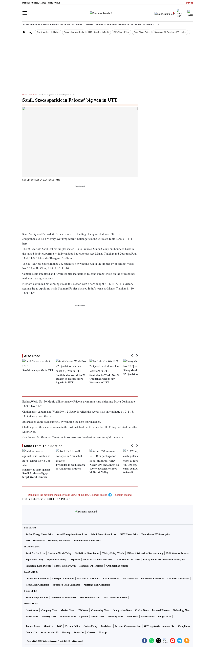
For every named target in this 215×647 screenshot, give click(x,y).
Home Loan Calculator (37, 584)
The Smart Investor (106, 25)
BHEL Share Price (35, 540)
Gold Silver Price (142, 32)
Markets (65, 25)
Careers (91, 632)
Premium (35, 25)
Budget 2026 (164, 616)
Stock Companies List (37, 597)
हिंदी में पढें (189, 3)
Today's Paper (33, 626)
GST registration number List (159, 626)
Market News (67, 610)
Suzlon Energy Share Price (39, 534)
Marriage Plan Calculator (97, 584)
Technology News (181, 610)
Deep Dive (75, 559)
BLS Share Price (121, 32)
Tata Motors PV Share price (155, 534)
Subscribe (79, 632)
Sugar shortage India (74, 32)
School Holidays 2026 (65, 565)
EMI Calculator (111, 578)
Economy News (115, 616)
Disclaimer (106, 626)
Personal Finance (160, 610)
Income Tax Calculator (37, 578)
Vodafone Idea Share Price (87, 540)
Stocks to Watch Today (59, 553)
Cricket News (141, 610)
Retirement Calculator (152, 578)
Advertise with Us (49, 632)
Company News (49, 610)
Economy (136, 25)
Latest (45, 25)
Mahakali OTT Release (91, 565)
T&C (59, 626)
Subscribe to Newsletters (63, 597)
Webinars (124, 25)
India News (33, 94)
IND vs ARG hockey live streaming (145, 553)
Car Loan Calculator (178, 578)
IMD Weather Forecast (177, 553)
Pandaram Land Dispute (38, 565)
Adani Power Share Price (103, 534)
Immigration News (122, 610)
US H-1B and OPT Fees (128, 559)
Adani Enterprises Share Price (71, 534)
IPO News (83, 610)
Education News (68, 616)
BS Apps (103, 632)
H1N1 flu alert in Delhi (98, 32)
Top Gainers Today (56, 559)
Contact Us (31, 632)
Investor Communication (128, 626)
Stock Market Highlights (48, 32)
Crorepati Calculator (63, 578)
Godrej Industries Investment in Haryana (164, 559)
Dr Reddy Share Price (59, 540)
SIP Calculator (130, 578)
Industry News (48, 616)
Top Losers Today (34, 559)
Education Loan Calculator (66, 584)
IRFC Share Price (129, 534)
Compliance (184, 626)
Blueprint (77, 25)
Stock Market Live (35, 553)
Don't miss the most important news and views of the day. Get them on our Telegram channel (80, 494)
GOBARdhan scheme (117, 565)
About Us (48, 626)
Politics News (148, 616)
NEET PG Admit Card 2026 (97, 559)
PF (144, 25)
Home (26, 25)
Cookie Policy (90, 626)
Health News (97, 616)
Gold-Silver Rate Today (87, 553)
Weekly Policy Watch (113, 553)
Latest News (32, 610)
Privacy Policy (72, 626)
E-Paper (54, 25)
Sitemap (66, 632)
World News (32, 616)
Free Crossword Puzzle (115, 597)
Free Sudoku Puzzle (90, 597)
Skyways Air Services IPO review (170, 32)
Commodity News (100, 610)
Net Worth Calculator (88, 578)
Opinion (89, 25)
